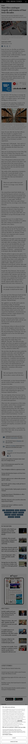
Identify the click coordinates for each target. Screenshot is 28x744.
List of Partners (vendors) (7, 734)
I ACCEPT (14, 737)
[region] (14, 724)
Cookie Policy (19, 720)
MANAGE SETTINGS (14, 741)
